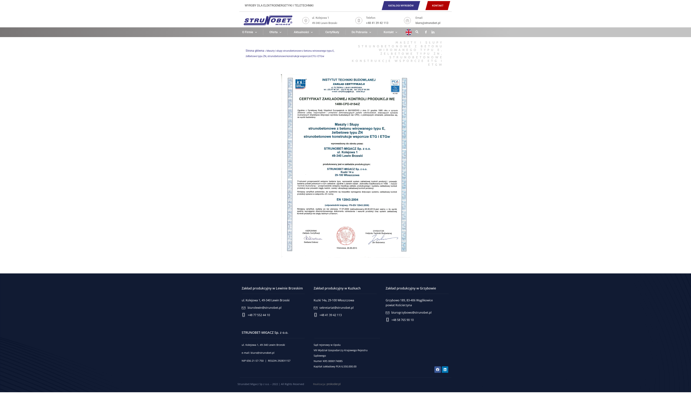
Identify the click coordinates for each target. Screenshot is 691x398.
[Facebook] (426, 32)
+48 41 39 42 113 (377, 23)
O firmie (247, 32)
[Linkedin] (433, 32)
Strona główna (255, 50)
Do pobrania (359, 32)
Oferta (273, 32)
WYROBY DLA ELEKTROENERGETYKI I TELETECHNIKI (279, 5)
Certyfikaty (332, 32)
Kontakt (389, 32)
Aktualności (301, 32)
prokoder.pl (334, 384)
